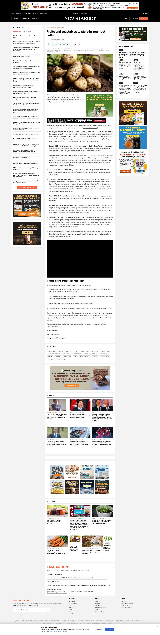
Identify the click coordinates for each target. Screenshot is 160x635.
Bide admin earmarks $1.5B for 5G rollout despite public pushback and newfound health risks (101, 444)
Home (12, 13)
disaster (64, 49)
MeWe (70, 609)
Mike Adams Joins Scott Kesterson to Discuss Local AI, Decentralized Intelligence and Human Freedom (125, 65)
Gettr (70, 605)
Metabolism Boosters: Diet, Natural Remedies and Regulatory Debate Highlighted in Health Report (26, 162)
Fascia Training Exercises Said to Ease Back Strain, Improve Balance (25, 98)
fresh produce (86, 49)
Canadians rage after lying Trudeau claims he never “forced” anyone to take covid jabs (80, 416)
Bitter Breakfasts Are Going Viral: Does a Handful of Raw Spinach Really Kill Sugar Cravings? (26, 145)
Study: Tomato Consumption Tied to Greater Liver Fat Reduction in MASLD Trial (26, 92)
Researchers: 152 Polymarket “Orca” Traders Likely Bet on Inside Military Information (26, 55)
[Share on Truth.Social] (72, 44)
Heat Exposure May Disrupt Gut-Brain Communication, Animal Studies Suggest (24, 151)
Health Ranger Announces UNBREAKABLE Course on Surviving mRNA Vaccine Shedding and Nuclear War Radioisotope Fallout (139, 67)
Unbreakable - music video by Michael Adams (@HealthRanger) (140, 78)
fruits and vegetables (96, 49)
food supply (79, 49)
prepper (73, 50)
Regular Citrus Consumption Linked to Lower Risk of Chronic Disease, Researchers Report (26, 42)
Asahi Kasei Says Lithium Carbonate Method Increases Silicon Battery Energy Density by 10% (26, 117)
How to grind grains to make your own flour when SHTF (74, 548)
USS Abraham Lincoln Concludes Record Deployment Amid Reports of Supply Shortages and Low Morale (26, 175)
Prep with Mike (27, 13)
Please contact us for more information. (57, 593)
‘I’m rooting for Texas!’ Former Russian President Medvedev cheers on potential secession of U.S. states (56, 444)
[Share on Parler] (68, 44)
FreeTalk (71, 607)
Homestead (105, 49)
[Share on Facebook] (52, 44)
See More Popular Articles (27, 187)
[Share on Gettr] (76, 44)
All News (97, 603)
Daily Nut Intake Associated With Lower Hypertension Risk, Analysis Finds (23, 86)
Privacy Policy (125, 605)
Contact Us (124, 601)
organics (61, 50)
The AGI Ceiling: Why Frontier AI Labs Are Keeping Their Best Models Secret (26, 104)
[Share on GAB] (64, 44)
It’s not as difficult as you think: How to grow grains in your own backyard (91, 552)
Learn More (99, 629)
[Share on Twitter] (56, 44)
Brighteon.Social (73, 603)
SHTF (87, 50)
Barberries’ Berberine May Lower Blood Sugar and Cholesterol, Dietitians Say (26, 156)
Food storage (72, 49)
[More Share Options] (80, 44)
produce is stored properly (67, 285)
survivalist (56, 51)
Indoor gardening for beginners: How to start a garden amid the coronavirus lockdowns (101, 521)
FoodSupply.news (52, 326)
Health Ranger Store (126, 607)
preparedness (67, 50)
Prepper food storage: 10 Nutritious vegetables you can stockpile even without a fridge (56, 552)
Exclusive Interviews (100, 611)
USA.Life (71, 614)
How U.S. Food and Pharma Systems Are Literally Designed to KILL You (125, 78)
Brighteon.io (72, 601)
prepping (78, 50)
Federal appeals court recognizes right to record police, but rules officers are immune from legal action (26, 80)
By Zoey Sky (50, 40)
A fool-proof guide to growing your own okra (107, 548)
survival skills (106, 50)
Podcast (97, 609)
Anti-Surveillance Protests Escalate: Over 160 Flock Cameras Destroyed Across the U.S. (26, 67)
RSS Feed (97, 605)
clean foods (53, 49)
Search (147, 13)
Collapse (59, 49)
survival (101, 50)
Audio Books (43, 13)
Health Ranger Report (126, 46)
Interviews (35, 13)
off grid (56, 50)
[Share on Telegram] (60, 44)
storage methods (93, 50)
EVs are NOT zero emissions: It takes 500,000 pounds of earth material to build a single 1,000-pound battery (79, 444)
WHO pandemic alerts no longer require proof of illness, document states (26, 181)
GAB (70, 611)
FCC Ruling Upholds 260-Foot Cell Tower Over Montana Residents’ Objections (25, 139)
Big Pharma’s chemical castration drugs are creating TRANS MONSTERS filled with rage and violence (57, 416)
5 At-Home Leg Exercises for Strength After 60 (25, 134)
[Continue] (48, 610)
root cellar (83, 50)
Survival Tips (50, 51)
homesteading (50, 50)
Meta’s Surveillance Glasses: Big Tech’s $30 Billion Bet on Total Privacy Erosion (26, 73)
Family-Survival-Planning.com (56, 338)
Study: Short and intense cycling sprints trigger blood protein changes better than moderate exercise (25, 110)
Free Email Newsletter (127, 603)
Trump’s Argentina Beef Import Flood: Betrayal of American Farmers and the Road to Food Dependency (26, 49)
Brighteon (19, 13)
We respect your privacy (19, 613)
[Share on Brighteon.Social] (49, 44)
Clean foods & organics (57, 27)
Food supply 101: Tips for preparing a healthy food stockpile (54, 521)
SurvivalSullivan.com (90, 128)
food (67, 49)
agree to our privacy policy (58, 631)
